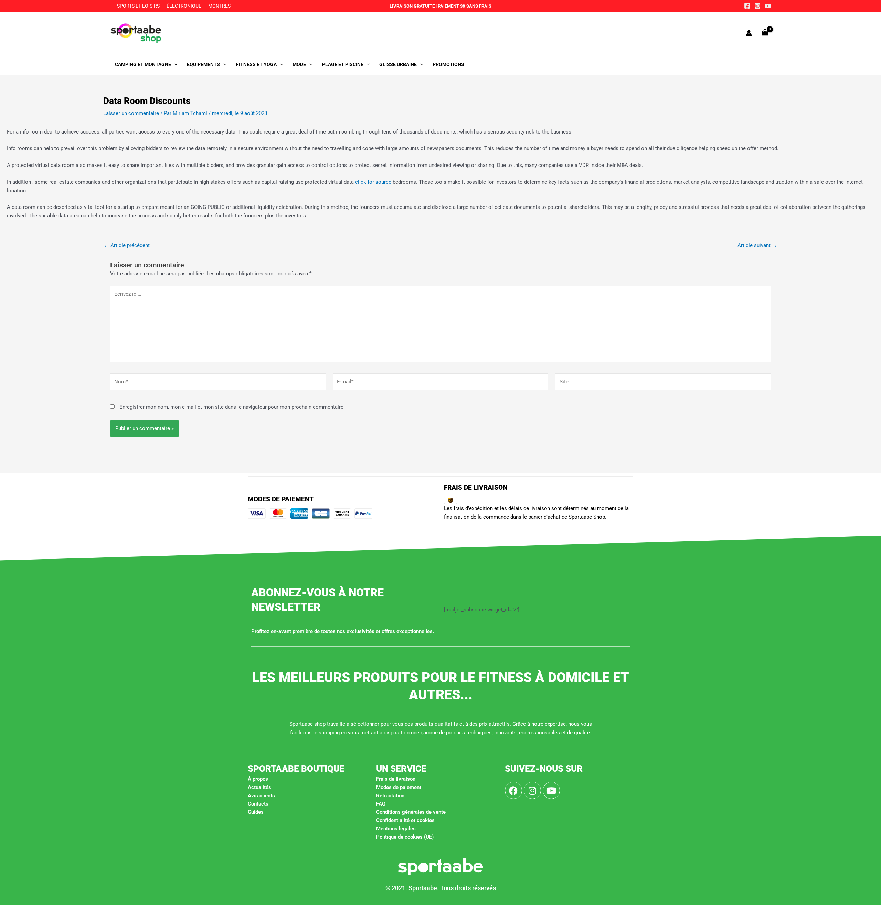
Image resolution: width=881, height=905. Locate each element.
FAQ (380, 804)
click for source (373, 182)
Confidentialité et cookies (405, 820)
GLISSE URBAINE (398, 64)
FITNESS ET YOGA (256, 64)
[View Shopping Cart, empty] (765, 33)
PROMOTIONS (448, 64)
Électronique (184, 6)
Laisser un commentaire (131, 113)
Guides (256, 812)
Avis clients (261, 795)
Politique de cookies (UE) (405, 837)
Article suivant (757, 245)
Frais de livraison (395, 779)
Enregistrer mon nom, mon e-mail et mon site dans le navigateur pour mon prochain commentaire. (232, 407)
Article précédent (127, 245)
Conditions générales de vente (411, 812)
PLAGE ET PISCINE (342, 64)
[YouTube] (768, 6)
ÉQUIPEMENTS (203, 64)
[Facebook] (747, 6)
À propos (258, 779)
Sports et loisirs (138, 6)
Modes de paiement (398, 787)
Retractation (390, 795)
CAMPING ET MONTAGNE (143, 64)
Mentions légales (396, 829)
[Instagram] (757, 6)
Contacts (258, 804)
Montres (219, 6)
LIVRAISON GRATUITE (412, 6)
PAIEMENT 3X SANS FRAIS (464, 6)
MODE (299, 64)
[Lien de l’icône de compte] (749, 33)
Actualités (259, 787)
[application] (174, 64)
